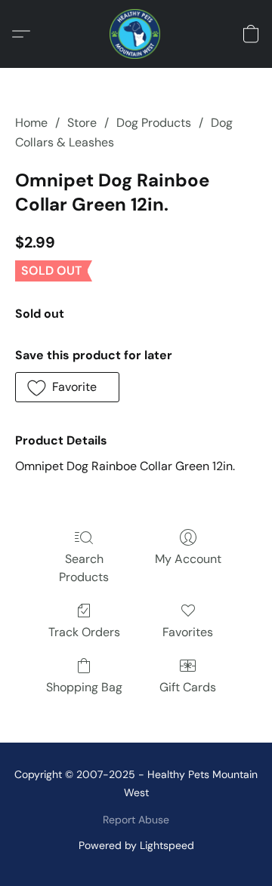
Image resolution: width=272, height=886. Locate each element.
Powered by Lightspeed (136, 845)
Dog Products (153, 123)
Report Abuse (136, 819)
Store (82, 123)
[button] (136, 34)
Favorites (187, 632)
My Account (188, 559)
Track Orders (84, 632)
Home (31, 123)
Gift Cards (187, 687)
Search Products (84, 568)
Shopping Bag (84, 687)
